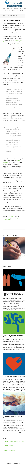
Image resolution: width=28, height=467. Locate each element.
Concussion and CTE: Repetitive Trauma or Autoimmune (13, 336)
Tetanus (5, 219)
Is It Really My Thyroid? (9, 450)
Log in (19, 463)
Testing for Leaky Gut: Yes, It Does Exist (12, 417)
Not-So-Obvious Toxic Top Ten (11, 453)
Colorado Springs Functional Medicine (14, 3)
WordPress (15, 463)
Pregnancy (18, 218)
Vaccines (11, 216)
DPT (9, 218)
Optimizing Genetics (8, 445)
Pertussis (13, 218)
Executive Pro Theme (15, 462)
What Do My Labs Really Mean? (11, 448)
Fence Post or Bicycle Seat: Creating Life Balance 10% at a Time (13, 294)
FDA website (20, 44)
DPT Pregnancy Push (11, 20)
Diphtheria (5, 218)
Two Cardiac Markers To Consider (14, 377)
